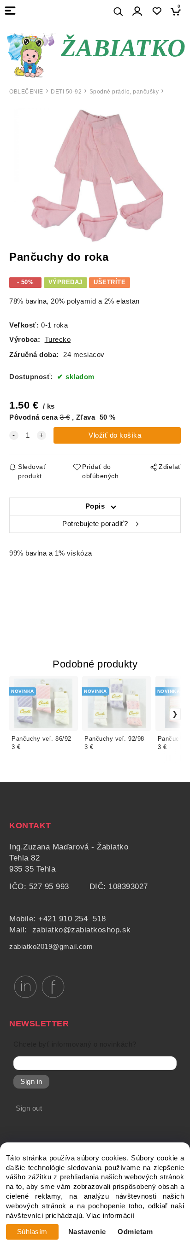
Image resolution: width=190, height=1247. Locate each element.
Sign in (31, 1081)
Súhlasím (32, 1231)
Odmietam (135, 1231)
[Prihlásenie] (137, 11)
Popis (95, 506)
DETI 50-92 (66, 91)
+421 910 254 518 (72, 918)
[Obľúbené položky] (156, 11)
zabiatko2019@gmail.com (51, 946)
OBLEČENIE (26, 91)
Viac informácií (110, 1215)
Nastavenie (87, 1231)
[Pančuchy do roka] (95, 173)
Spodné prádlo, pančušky (124, 91)
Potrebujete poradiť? (95, 523)
